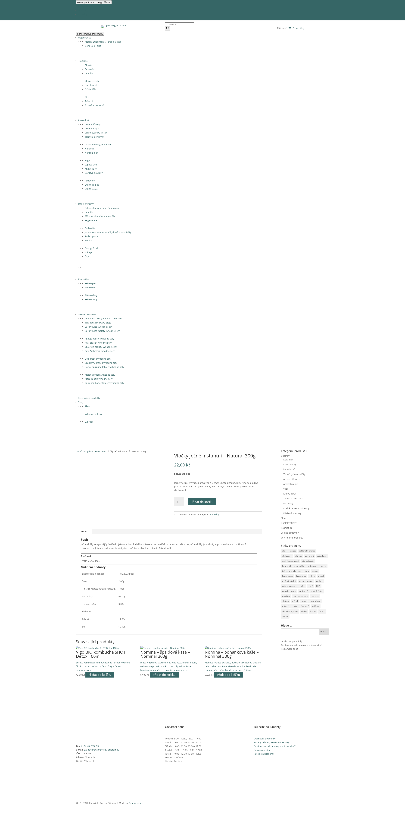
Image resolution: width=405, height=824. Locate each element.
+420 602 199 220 (90, 745)
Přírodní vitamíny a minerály (100, 216)
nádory (319, 581)
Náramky (89, 148)
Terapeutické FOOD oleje (98, 322)
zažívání (315, 606)
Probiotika (90, 228)
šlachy (313, 611)
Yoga (87, 160)
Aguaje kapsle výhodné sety (99, 338)
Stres (87, 96)
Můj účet (282, 28)
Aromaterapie (92, 128)
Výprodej (89, 421)
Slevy (81, 402)
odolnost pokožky (289, 586)
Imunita (89, 73)
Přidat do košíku (202, 502)
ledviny (312, 576)
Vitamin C (305, 606)
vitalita (294, 606)
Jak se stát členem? (264, 753)
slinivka (285, 601)
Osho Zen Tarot (93, 45)
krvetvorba (301, 576)
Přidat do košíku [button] (99, 674)
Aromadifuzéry (92, 124)
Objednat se (84, 37)
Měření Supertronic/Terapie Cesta (103, 41)
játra (307, 571)
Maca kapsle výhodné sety (98, 378)
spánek (295, 601)
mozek (321, 576)
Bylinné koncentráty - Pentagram (102, 207)
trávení (285, 606)
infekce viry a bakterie (292, 571)
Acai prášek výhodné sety (98, 342)
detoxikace (321, 556)
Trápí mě (83, 60)
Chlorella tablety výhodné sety (101, 346)
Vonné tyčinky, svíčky (96, 132)
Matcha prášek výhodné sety (100, 374)
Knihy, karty (91, 168)
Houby (88, 240)
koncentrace (287, 576)
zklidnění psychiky (290, 611)
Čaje (87, 256)
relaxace (315, 596)
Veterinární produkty (89, 397)
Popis (84, 531)
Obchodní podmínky (291, 641)
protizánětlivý (317, 591)
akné (284, 550)
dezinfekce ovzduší (290, 561)
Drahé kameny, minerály (98, 144)
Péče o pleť (90, 283)
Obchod (82, 10)
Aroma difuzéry (291, 479)
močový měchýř (289, 581)
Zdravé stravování (94, 105)
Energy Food (91, 248)
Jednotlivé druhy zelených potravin (103, 318)
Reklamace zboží (290, 648)
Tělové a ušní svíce (95, 136)
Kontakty (82, 14)
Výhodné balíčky (93, 413)
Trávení (89, 101)
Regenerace (91, 220)
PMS (318, 586)
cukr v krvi (309, 556)
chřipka (298, 556)
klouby (315, 571)
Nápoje (88, 252)
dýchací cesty (308, 561)
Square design (136, 803)
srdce (303, 601)
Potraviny (90, 180)
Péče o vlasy (91, 295)
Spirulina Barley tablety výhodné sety (104, 382)
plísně (310, 586)
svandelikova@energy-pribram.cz (101, 749)
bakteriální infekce (307, 550)
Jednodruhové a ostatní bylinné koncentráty (108, 232)
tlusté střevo (314, 601)
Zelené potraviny (87, 314)
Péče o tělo (90, 287)
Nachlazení (91, 85)
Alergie (88, 65)
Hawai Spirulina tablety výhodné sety (104, 366)
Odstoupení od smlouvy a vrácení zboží (302, 645)
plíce (303, 586)
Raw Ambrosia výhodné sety (100, 350)
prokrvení (303, 591)
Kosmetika (83, 279)
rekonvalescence (300, 596)
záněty (304, 611)
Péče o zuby (91, 299)
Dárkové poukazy (94, 172)
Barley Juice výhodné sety (98, 326)
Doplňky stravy (86, 203)
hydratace (312, 566)
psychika (286, 596)
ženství (322, 611)
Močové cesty (92, 80)
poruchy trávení (289, 591)
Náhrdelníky (91, 152)
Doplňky (88, 451)
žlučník (285, 616)
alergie (293, 550)
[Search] (167, 28)
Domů (79, 451)
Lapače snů (91, 164)
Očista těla (90, 89)
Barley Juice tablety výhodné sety (102, 330)
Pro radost (83, 120)
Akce (87, 406)
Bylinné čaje (91, 188)
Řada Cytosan (92, 236)
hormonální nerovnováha (293, 566)
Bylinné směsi (92, 184)
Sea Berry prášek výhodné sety (101, 362)
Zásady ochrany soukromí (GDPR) (271, 742)
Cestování (90, 69)
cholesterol (287, 556)
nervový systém (306, 581)
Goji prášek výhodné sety (98, 358)
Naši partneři (85, 6)
